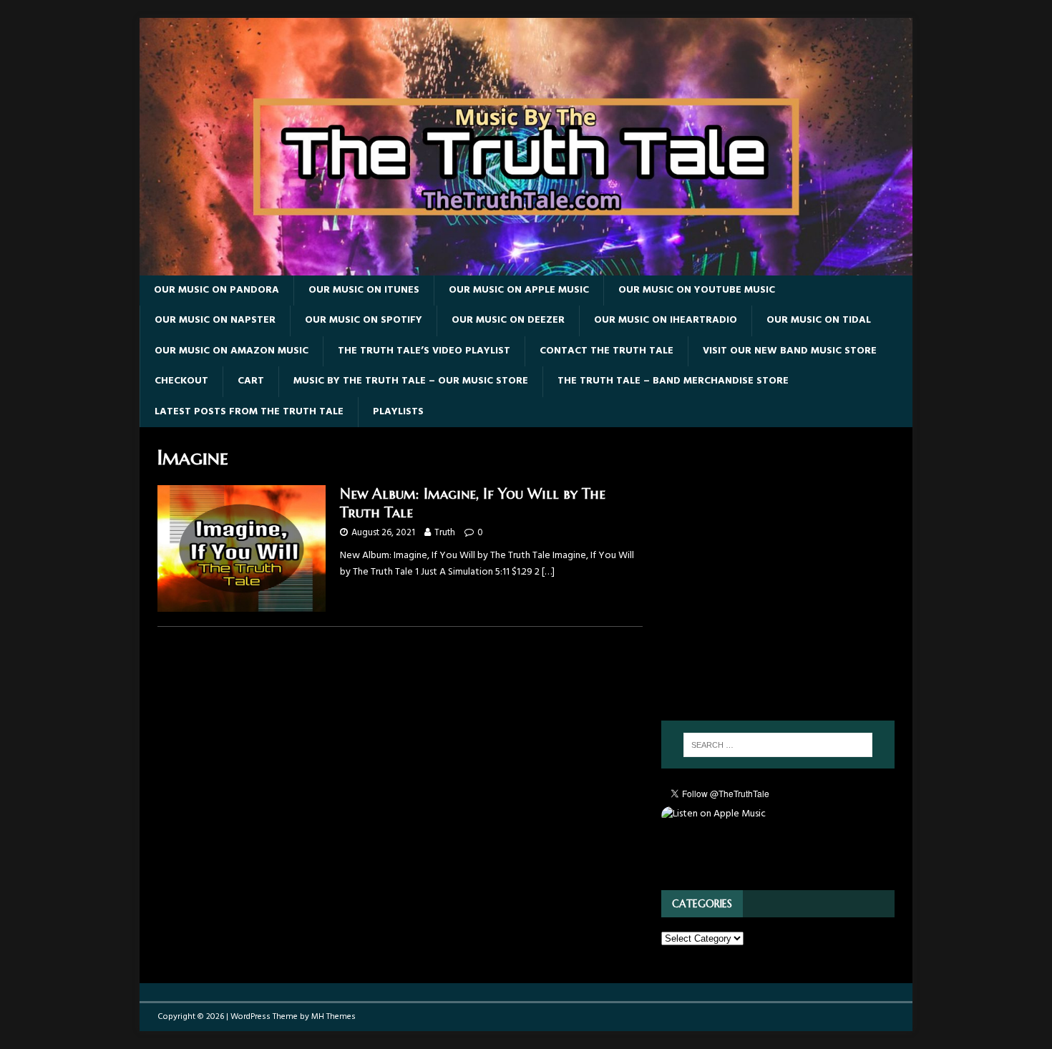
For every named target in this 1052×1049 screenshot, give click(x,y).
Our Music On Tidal (818, 320)
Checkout (181, 381)
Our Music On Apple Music (519, 290)
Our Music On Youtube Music (696, 290)
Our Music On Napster (215, 320)
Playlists (398, 412)
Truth (444, 532)
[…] (548, 572)
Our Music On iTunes (363, 290)
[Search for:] (778, 745)
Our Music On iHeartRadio (665, 320)
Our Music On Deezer (508, 320)
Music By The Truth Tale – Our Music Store (410, 381)
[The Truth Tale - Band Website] (526, 267)
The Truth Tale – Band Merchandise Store (673, 381)
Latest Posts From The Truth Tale (249, 412)
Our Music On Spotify (363, 320)
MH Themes (333, 1017)
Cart (251, 381)
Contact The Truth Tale (606, 351)
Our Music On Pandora (216, 290)
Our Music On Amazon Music (231, 351)
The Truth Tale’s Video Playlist (424, 351)
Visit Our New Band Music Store (790, 351)
